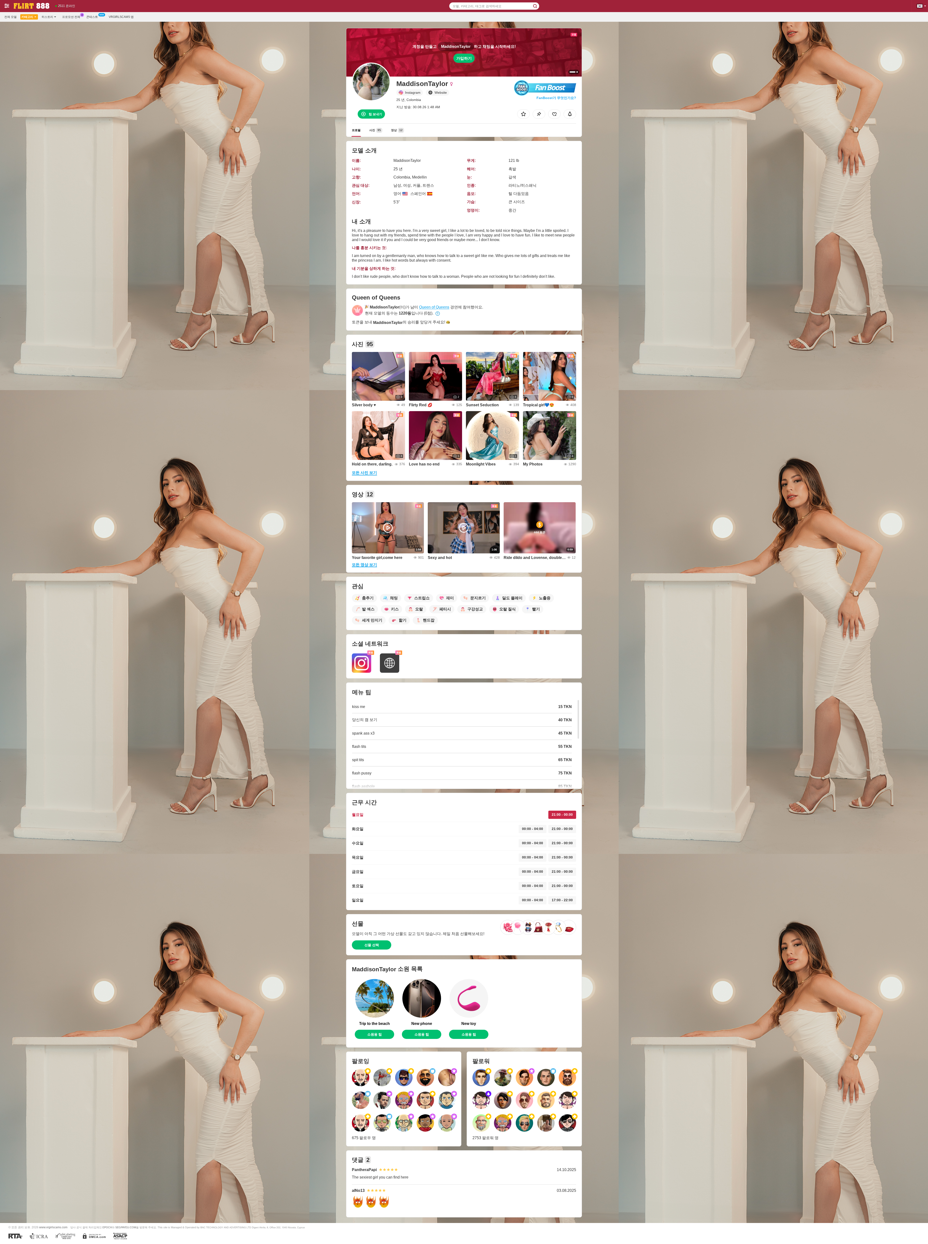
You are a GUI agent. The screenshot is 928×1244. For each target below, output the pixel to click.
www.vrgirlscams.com (53, 1227)
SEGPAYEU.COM (125, 1227)
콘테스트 (92, 17)
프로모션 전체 (71, 17)
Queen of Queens (434, 307)
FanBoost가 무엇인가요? (556, 98)
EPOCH (107, 1227)
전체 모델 (10, 17)
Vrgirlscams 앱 (121, 17)
